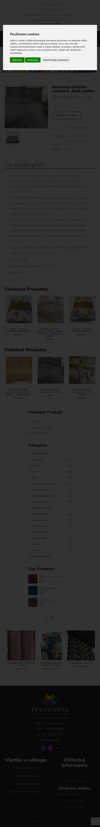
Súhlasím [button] (17, 60)
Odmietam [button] (32, 60)
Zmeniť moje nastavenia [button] (56, 60)
